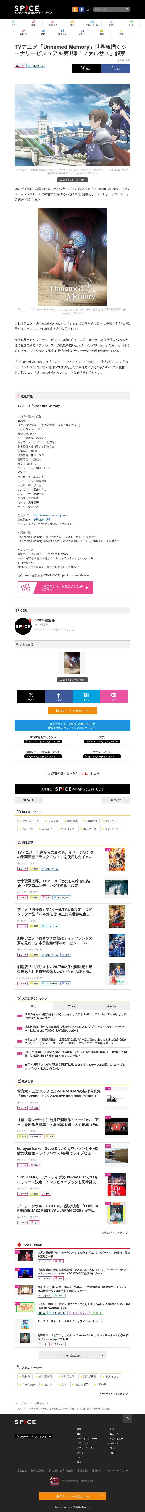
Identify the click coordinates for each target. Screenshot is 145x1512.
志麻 (63, 1384)
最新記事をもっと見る (113, 1232)
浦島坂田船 (89, 1376)
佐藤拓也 (92, 821)
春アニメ (111, 821)
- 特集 (111, 1452)
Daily (34, 1006)
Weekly (72, 1006)
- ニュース (113, 1433)
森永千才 (27, 829)
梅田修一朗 (89, 829)
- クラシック (82, 1443)
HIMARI (102, 1384)
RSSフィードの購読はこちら (74, 710)
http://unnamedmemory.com (50, 515)
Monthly (111, 1006)
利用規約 (96, 1470)
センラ (48, 1384)
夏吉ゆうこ (112, 829)
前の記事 (28, 800)
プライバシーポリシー (116, 1470)
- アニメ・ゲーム (84, 1447)
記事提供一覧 (38, 1470)
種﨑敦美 (72, 821)
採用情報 (82, 1470)
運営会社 (21, 1470)
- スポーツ (81, 1457)
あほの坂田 (82, 1384)
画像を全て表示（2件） (74, 179)
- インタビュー (115, 1438)
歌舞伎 (26, 1376)
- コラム (112, 1447)
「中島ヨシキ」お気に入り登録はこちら (62, 587)
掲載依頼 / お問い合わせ (61, 1470)
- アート (80, 1452)
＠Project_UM (41, 519)
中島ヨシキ (67, 829)
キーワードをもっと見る (111, 1393)
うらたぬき (28, 1384)
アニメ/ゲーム (30, 821)
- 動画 (111, 1429)
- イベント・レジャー (86, 1438)
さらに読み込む (72, 1355)
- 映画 (78, 1461)
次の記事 (116, 800)
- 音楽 (78, 1429)
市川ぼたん (112, 1376)
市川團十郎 (45, 1376)
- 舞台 (78, 1433)
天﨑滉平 (47, 829)
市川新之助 (67, 1376)
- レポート (113, 1443)
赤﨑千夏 (53, 821)
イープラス (21, 1403)
